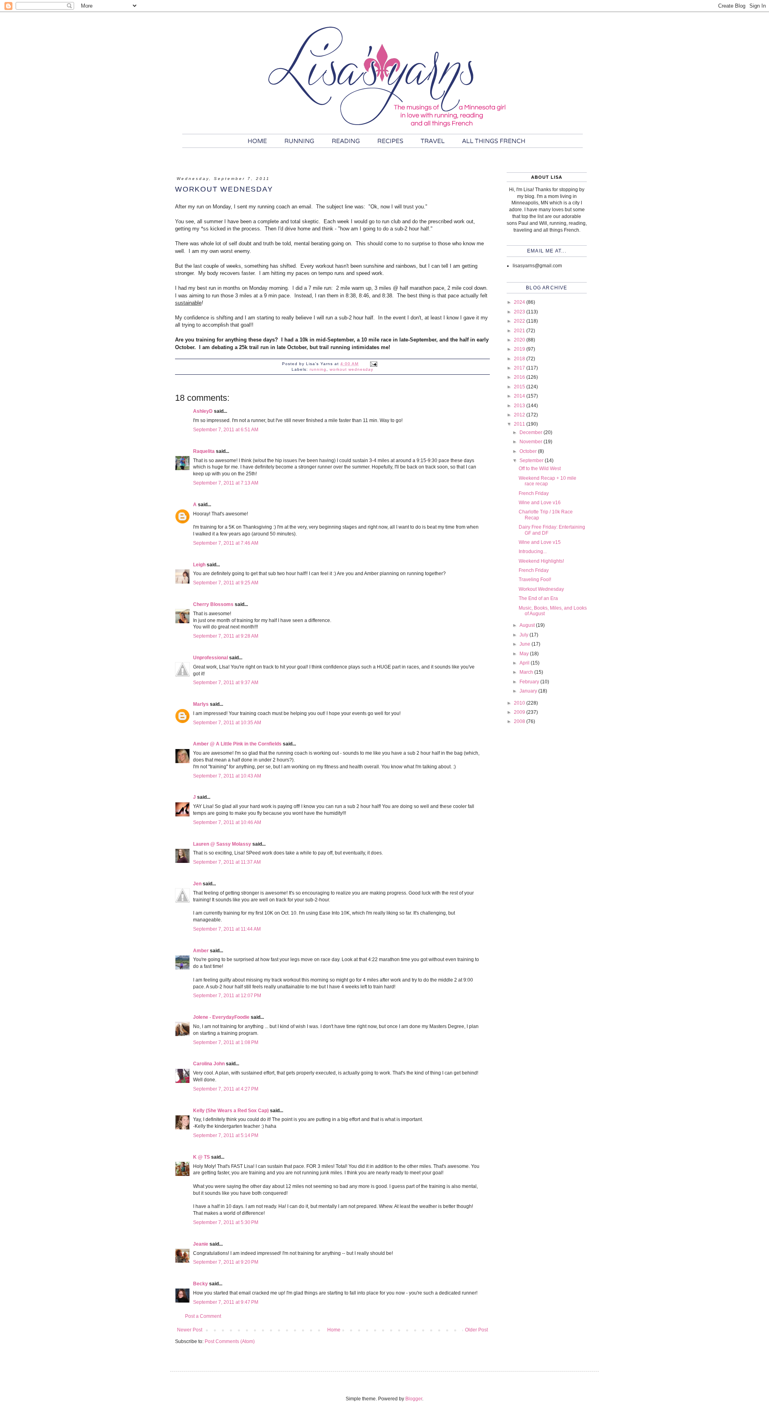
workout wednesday (351, 369)
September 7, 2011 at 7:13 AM (225, 483)
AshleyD (203, 411)
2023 (520, 312)
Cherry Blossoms (213, 604)
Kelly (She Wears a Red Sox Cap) (231, 1110)
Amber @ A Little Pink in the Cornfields (237, 744)
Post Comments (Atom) (230, 1341)
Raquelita (204, 451)
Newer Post (189, 1330)
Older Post (476, 1330)
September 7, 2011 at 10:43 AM (227, 776)
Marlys (201, 704)
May (524, 653)
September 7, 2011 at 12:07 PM (227, 995)
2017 (520, 368)
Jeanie (200, 1244)
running (318, 369)
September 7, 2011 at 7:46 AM (225, 543)
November (531, 441)
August (527, 625)
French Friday (534, 493)
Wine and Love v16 (540, 502)
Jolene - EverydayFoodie (221, 1017)
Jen (197, 884)
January (528, 691)
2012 (520, 415)
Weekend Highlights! (541, 561)
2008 (520, 721)
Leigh (199, 565)
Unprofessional (210, 658)
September (532, 460)
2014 (520, 396)
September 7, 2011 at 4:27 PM (225, 1089)
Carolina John (209, 1064)
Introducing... (533, 551)
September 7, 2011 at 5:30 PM (225, 1222)
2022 (520, 321)
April (525, 663)
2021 (520, 330)
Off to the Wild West (540, 468)
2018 (520, 359)
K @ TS (201, 1157)
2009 (520, 712)
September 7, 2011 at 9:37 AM (225, 682)
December (531, 432)
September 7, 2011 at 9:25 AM (225, 583)
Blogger (413, 1399)
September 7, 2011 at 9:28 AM (225, 636)
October (528, 451)
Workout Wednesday (541, 589)
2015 (520, 387)
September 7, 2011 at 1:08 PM (225, 1042)
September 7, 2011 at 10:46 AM (227, 822)
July (524, 635)
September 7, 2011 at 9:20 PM (225, 1262)
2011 (520, 424)
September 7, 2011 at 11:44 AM (227, 929)
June (525, 644)
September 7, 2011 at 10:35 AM (227, 722)
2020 (520, 340)
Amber (201, 950)
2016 (520, 377)
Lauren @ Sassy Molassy (222, 844)
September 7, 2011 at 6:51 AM (225, 429)
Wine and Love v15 (540, 542)
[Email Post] (373, 364)
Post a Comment (203, 1316)
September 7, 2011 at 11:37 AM (227, 862)
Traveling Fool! (535, 579)
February (529, 682)
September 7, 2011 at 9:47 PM (225, 1302)
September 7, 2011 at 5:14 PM (225, 1135)
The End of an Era (538, 598)
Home (333, 1330)
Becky (200, 1284)
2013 (520, 405)
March (526, 672)
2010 (520, 703)
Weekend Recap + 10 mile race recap (547, 481)
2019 (520, 349)
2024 (520, 302)
